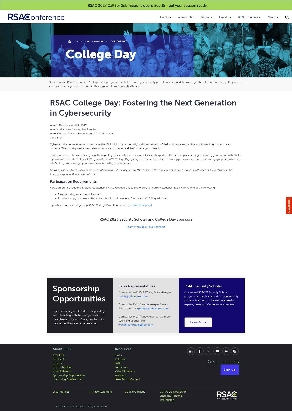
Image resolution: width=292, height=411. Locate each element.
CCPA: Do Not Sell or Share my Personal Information (173, 395)
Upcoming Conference (67, 379)
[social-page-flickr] (226, 351)
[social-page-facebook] (200, 351)
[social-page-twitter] (208, 351)
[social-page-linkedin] (191, 351)
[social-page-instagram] (235, 351)
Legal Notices (61, 391)
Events (164, 17)
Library (205, 17)
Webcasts (121, 375)
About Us (58, 355)
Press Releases (62, 371)
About (271, 17)
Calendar (120, 359)
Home (76, 41)
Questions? (288, 205)
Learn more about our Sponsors (146, 226)
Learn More (201, 322)
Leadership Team (63, 367)
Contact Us (59, 359)
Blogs (118, 355)
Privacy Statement (101, 391)
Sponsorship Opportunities (69, 375)
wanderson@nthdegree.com (135, 324)
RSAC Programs (248, 17)
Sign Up (230, 370)
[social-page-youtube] (217, 351)
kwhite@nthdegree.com (133, 296)
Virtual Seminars (125, 371)
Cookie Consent (135, 391)
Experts (223, 17)
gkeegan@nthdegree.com (153, 308)
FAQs (118, 363)
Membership (186, 17)
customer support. (141, 205)
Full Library (121, 367)
